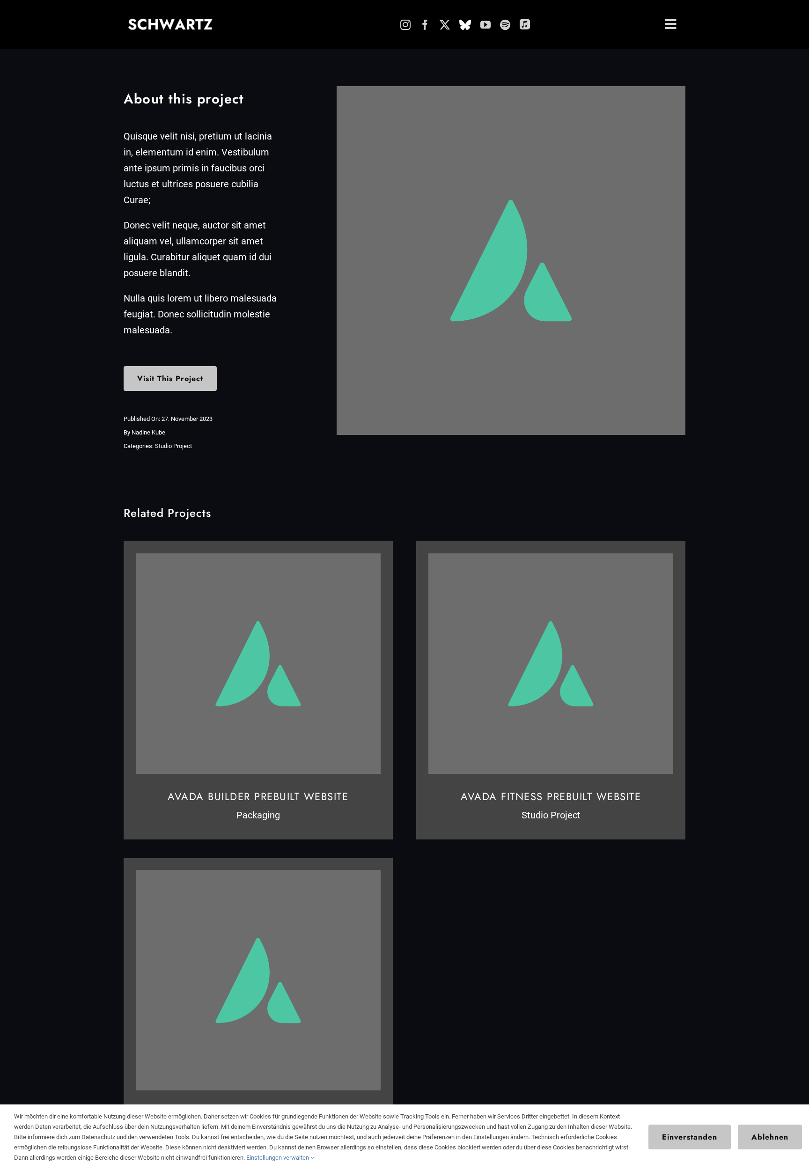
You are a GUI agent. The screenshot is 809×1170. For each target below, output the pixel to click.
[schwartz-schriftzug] (170, 22)
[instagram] (405, 25)
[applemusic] (525, 24)
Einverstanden (689, 1137)
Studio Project (173, 445)
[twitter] (445, 25)
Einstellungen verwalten (278, 1157)
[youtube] (485, 25)
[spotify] (505, 25)
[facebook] (425, 25)
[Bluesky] (465, 25)
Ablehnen (769, 1137)
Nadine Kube (148, 432)
